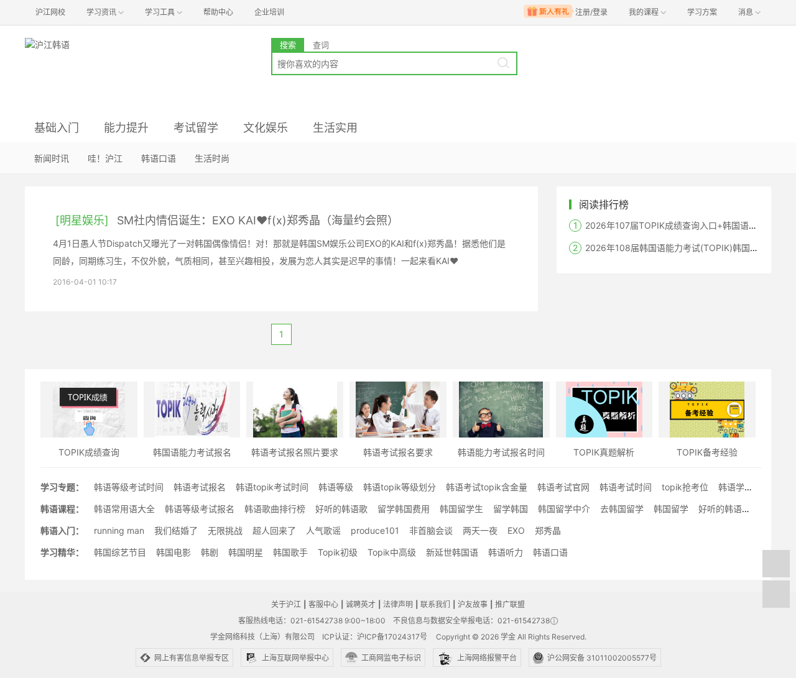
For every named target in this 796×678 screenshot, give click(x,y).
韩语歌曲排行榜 (274, 508)
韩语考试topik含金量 (486, 487)
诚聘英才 (361, 604)
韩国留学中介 (564, 508)
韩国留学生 (461, 508)
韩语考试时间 (625, 487)
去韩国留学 (622, 508)
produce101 (375, 530)
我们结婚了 (176, 530)
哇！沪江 (105, 158)
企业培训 (269, 12)
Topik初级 (338, 552)
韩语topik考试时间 (272, 487)
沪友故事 (473, 604)
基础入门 (56, 127)
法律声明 (398, 604)
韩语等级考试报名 (199, 508)
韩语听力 (505, 552)
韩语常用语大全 (124, 508)
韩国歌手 (290, 552)
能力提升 (126, 127)
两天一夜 (480, 530)
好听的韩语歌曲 (728, 508)
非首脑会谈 (431, 530)
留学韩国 (510, 508)
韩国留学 (671, 508)
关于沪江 (286, 604)
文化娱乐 (265, 127)
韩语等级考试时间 (129, 487)
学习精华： (62, 552)
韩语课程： (62, 508)
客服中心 (323, 604)
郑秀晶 (548, 530)
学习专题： (62, 487)
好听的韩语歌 (341, 508)
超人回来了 (274, 530)
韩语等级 (335, 487)
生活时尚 (212, 158)
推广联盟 (510, 604)
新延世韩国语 (452, 552)
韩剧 (209, 552)
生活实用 (335, 127)
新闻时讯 (51, 158)
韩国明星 (245, 552)
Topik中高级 (392, 552)
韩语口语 (158, 158)
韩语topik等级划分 (399, 487)
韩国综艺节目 (120, 552)
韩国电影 (173, 552)
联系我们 (435, 604)
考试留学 (196, 127)
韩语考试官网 (563, 487)
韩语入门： (62, 530)
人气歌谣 (323, 530)
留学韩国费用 (403, 508)
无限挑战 (225, 530)
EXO (516, 530)
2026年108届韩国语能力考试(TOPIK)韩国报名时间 (685, 247)
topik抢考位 (685, 487)
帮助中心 (218, 12)
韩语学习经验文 (748, 487)
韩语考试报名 (200, 487)
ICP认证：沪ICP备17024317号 (374, 636)
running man (119, 530)
